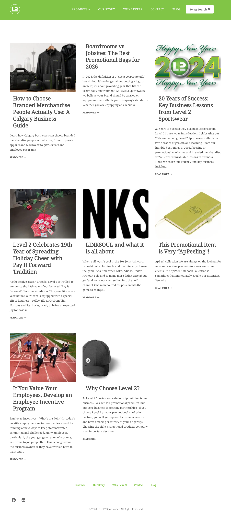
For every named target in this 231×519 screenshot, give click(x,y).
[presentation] (43, 67)
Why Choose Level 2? (113, 388)
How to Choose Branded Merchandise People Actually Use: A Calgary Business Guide (41, 112)
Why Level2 (132, 9)
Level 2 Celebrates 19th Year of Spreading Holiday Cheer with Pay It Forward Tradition (42, 258)
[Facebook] (14, 500)
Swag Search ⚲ (200, 9)
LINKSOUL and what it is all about (115, 248)
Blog (176, 9)
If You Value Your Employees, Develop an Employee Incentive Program (42, 398)
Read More (18, 157)
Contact (157, 9)
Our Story (106, 9)
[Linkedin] (23, 500)
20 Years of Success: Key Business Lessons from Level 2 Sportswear (186, 108)
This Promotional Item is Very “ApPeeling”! (187, 248)
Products (80, 485)
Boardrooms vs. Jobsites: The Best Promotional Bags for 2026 (113, 56)
